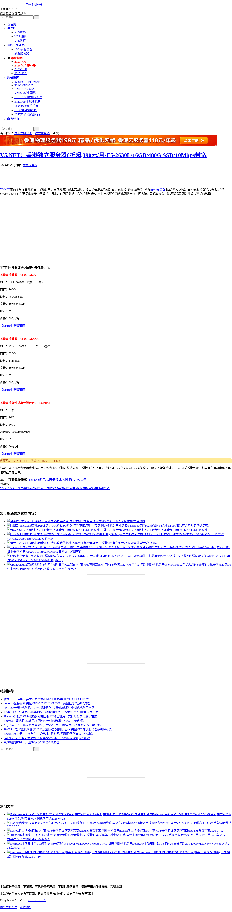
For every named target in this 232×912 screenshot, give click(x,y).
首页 (11, 24)
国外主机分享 (34, 4)
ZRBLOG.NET (37, 900)
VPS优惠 (20, 32)
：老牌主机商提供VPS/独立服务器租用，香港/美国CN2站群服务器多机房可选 (58, 729)
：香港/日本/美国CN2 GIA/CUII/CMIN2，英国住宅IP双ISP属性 (47, 703)
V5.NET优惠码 (19, 488)
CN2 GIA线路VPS (25, 110)
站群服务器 (21, 53)
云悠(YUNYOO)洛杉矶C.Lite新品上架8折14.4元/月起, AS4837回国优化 (163, 529)
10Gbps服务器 (23, 49)
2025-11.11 (20, 69)
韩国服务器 (65, 488)
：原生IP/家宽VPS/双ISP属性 (31, 742)
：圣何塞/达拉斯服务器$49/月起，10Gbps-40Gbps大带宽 (47, 738)
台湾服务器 (36, 488)
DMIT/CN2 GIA (24, 88)
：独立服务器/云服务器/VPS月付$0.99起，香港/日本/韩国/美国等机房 (51, 712)
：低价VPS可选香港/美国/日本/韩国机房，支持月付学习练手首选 (50, 716)
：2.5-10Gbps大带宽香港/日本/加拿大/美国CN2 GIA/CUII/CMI (47, 699)
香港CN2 (78, 488)
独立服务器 (16, 45)
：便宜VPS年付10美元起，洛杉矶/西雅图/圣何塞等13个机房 (48, 733)
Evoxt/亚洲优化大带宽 (28, 97)
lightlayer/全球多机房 (27, 101)
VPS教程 (20, 40)
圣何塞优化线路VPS (27, 114)
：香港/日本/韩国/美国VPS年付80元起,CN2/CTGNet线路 (44, 720)
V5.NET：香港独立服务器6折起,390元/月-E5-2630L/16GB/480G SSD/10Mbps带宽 (103, 155)
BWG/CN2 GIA (24, 85)
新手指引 (14, 118)
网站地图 (25, 907)
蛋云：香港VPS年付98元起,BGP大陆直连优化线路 (125, 542)
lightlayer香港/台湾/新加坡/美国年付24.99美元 (57, 479)
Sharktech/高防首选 (26, 105)
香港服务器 (158, 189)
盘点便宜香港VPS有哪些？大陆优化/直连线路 (116, 521)
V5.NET (5, 189)
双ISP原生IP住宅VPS (27, 82)
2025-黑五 (20, 73)
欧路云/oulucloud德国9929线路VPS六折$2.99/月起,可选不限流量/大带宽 (164, 525)
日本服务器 (51, 488)
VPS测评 (20, 36)
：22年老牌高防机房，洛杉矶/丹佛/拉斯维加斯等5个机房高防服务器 (49, 707)
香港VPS (89, 488)
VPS (11, 27)
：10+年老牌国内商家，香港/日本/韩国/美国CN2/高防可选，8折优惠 (53, 725)
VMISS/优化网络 (25, 92)
